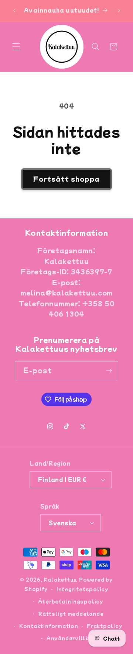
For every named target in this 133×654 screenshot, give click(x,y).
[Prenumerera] (109, 370)
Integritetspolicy (83, 589)
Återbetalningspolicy (70, 601)
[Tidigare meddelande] (14, 11)
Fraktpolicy (104, 625)
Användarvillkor (71, 638)
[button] (16, 47)
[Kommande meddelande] (119, 11)
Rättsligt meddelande (70, 613)
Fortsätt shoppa (66, 178)
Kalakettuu (60, 579)
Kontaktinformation (48, 625)
